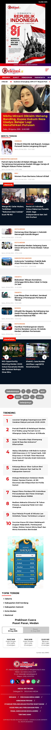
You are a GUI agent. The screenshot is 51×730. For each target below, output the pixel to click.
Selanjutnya (25, 405)
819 (35, 394)
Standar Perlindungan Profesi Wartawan (24, 707)
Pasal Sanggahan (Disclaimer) (24, 714)
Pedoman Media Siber (30, 700)
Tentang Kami (24, 717)
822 (18, 400)
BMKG (47, 655)
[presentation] (6, 204)
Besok (35, 633)
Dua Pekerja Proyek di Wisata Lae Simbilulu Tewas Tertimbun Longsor (28, 518)
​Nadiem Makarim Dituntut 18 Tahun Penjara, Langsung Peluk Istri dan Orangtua (28, 507)
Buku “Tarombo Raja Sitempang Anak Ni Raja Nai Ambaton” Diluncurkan (27, 444)
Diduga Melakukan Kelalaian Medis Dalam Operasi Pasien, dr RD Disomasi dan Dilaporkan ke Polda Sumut (28, 484)
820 (43, 394)
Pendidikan (27, 77)
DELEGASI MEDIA (31, 694)
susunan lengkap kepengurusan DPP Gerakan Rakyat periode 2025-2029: (29, 424)
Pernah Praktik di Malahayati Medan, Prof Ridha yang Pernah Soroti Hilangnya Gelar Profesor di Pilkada (29, 433)
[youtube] (28, 686)
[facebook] (12, 686)
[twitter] (17, 686)
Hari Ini (12, 633)
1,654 (39, 400)
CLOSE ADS (43, 2)
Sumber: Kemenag (25, 589)
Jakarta (8, 602)
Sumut (16, 77)
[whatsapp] (33, 686)
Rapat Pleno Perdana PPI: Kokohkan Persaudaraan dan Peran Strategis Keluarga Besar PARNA (29, 496)
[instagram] (23, 686)
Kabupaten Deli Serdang (16, 606)
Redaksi (12, 700)
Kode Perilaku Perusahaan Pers (24, 710)
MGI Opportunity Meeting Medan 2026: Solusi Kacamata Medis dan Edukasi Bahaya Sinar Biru (13, 369)
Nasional (9, 618)
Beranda (6, 77)
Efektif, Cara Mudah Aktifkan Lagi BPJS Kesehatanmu (35, 367)
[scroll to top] (47, 715)
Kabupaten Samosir (14, 610)
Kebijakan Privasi (24, 704)
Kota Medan (10, 614)
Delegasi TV (18, 694)
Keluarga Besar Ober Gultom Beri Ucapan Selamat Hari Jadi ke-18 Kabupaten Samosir (27, 472)
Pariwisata (40, 77)
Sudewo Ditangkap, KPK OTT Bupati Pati (25, 82)
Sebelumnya (13, 394)
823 (26, 400)
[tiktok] (38, 686)
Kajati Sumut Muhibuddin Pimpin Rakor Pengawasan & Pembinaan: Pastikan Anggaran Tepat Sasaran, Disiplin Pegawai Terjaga (24, 122)
